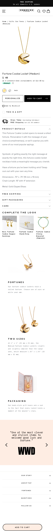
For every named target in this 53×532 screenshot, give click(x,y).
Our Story (26, 475)
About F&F (26, 483)
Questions (26, 498)
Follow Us (26, 506)
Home (4, 21)
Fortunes (26, 490)
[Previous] (7, 445)
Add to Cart (22, 527)
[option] (26, 3)
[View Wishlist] (44, 11)
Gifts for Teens (16, 21)
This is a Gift (14, 112)
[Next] (46, 445)
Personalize (12, 98)
